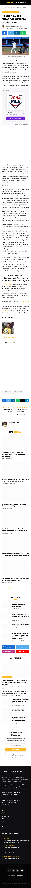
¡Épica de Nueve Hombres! (11, 847)
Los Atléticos (5, 816)
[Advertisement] (15, 145)
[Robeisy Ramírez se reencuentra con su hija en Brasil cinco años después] (15, 670)
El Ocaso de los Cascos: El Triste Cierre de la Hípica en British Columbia (16, 841)
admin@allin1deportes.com (13, 792)
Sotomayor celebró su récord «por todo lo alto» (20, 710)
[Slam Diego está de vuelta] (6, 627)
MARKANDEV (25, 883)
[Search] (28, 3)
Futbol (3, 821)
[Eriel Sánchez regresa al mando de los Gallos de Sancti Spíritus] (15, 494)
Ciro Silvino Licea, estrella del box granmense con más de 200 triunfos (14, 530)
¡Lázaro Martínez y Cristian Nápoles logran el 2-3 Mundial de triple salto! (20, 701)
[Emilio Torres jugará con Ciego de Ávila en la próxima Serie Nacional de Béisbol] (15, 543)
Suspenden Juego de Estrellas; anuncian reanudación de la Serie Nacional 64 (13, 454)
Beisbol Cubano (6, 391)
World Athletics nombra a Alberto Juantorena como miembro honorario (20, 719)
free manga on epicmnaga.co (11, 856)
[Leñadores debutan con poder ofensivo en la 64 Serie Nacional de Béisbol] (15, 469)
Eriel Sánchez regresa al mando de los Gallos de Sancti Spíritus (15, 505)
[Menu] (3, 3)
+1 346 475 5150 (12, 794)
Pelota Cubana (18, 391)
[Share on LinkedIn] (17, 33)
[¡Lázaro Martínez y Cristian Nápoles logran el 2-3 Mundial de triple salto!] (6, 702)
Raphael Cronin (8, 851)
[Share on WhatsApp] (23, 33)
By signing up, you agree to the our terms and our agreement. (16, 755)
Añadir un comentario (15, 589)
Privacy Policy (19, 755)
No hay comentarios (8, 28)
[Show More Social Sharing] (27, 33)
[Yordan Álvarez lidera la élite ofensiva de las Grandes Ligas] (6, 605)
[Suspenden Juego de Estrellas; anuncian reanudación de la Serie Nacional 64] (15, 443)
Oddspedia (20, 875)
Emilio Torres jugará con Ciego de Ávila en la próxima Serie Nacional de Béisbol (15, 554)
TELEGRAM (25, 302)
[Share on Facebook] (4, 33)
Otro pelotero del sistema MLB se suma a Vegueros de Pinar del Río (22, 412)
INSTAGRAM (5, 311)
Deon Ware (6, 838)
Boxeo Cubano (7, 677)
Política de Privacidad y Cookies (11, 800)
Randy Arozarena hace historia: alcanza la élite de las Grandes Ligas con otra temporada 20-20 (20, 615)
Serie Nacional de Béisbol (10, 12)
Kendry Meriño (11, 26)
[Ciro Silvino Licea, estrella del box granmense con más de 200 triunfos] (15, 519)
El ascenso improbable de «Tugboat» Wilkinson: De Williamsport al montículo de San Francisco (20, 636)
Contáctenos (5, 804)
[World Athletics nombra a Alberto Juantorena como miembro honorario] (6, 719)
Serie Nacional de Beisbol (9, 394)
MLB (3, 819)
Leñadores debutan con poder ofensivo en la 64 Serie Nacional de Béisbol (15, 480)
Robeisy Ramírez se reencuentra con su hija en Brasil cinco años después (14, 682)
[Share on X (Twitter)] (10, 33)
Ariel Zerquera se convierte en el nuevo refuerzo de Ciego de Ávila (15, 579)
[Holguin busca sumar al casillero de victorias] (15, 46)
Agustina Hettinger (9, 845)
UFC (3, 826)
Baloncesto (5, 824)
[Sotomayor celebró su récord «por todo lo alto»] (6, 711)
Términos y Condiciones (9, 802)
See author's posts (10, 342)
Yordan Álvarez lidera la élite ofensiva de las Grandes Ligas (19, 604)
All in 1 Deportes (7, 284)
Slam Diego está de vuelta (20, 625)
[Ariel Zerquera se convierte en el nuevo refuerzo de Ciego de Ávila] (15, 568)
